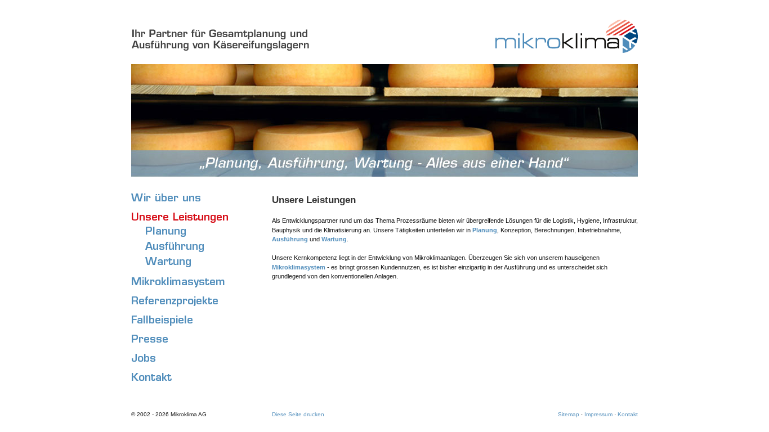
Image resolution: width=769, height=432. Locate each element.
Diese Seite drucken (298, 414)
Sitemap (568, 414)
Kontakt (628, 414)
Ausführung (290, 239)
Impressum (598, 414)
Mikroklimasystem (298, 267)
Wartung (334, 239)
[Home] (543, 51)
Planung (484, 230)
